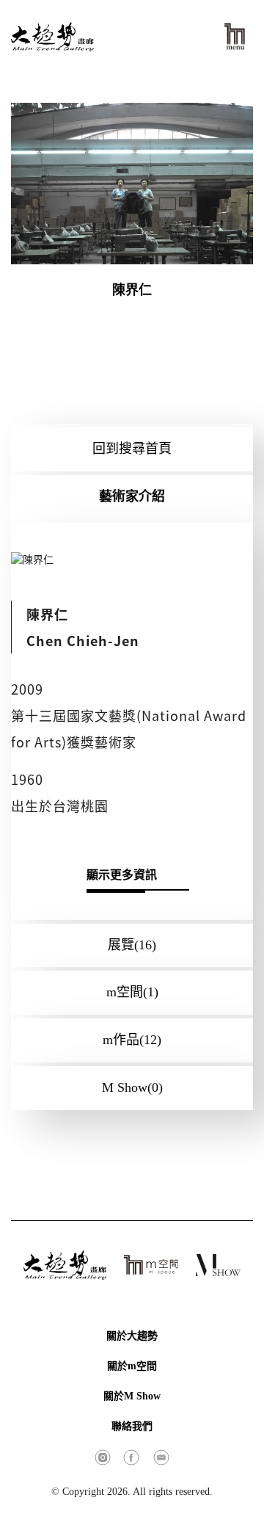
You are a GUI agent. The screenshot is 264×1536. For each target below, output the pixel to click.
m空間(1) (132, 992)
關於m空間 (132, 1366)
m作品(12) (132, 1039)
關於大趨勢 (132, 1335)
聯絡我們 (132, 1426)
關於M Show (132, 1396)
